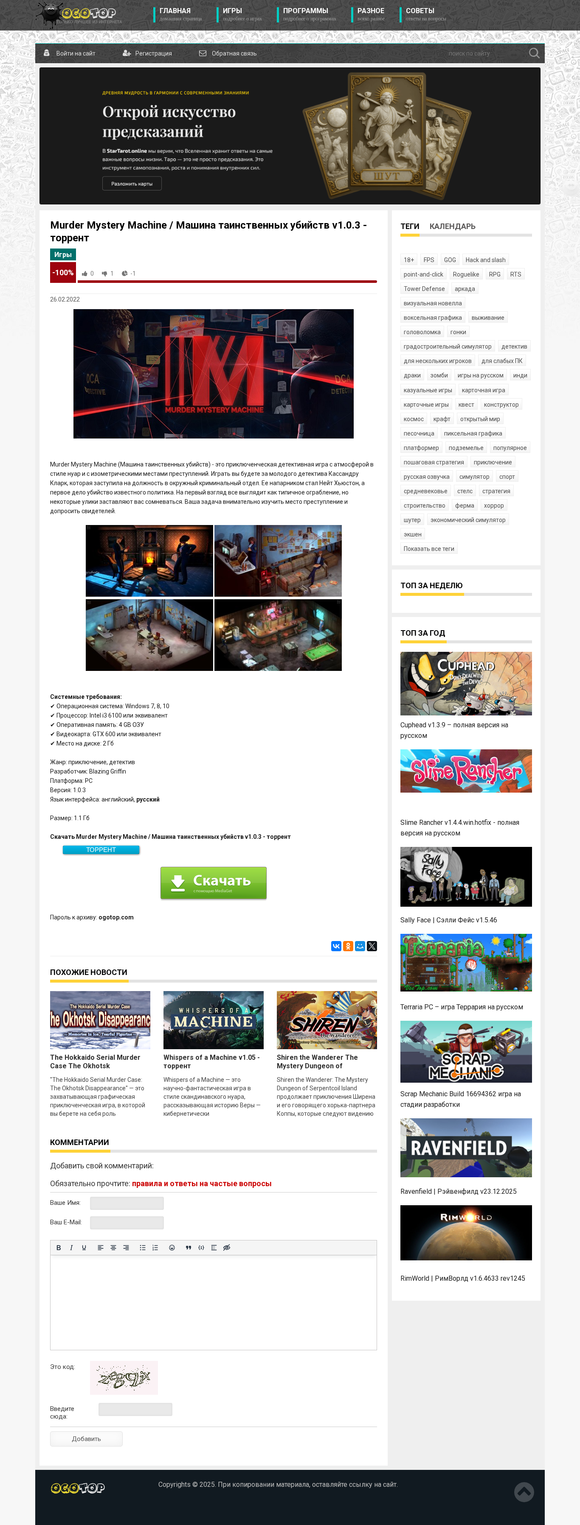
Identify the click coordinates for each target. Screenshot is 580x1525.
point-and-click (423, 274)
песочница (419, 433)
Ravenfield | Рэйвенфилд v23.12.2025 (458, 1191)
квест (466, 404)
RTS (515, 274)
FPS (429, 260)
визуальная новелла (433, 303)
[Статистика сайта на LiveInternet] (68, 1512)
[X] (372, 946)
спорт (507, 476)
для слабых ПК (502, 361)
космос (414, 419)
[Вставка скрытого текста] (226, 1247)
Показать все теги (429, 548)
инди (520, 375)
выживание (488, 317)
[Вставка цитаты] (188, 1247)
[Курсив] (71, 1247)
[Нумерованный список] (155, 1247)
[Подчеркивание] (84, 1247)
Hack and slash (486, 260)
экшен (413, 534)
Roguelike (466, 274)
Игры (242, 14)
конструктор (501, 404)
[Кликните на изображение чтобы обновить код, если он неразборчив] (124, 1393)
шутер (412, 520)
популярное (510, 447)
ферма (464, 505)
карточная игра (483, 390)
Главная (181, 14)
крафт (442, 419)
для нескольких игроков (438, 361)
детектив (514, 346)
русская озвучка (427, 476)
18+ (409, 260)
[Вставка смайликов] (172, 1247)
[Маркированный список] (142, 1247)
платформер (421, 447)
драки (412, 375)
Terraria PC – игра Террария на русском (461, 1007)
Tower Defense (424, 288)
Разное (371, 14)
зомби (439, 375)
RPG (495, 274)
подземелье (466, 447)
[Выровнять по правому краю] (126, 1247)
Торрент (101, 849)
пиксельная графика (473, 433)
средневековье (426, 491)
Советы (426, 14)
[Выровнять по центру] (113, 1247)
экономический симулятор (468, 520)
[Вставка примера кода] (201, 1247)
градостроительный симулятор (448, 346)
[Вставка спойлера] (214, 1247)
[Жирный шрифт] (58, 1247)
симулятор (474, 476)
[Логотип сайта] (78, 15)
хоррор (494, 505)
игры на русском (481, 375)
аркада (465, 288)
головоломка (422, 332)
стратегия (496, 491)
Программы (309, 14)
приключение (493, 462)
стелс (465, 491)
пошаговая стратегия (434, 462)
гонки (458, 332)
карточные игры (426, 404)
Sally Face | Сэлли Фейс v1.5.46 (448, 920)
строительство (424, 505)
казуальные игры (428, 390)
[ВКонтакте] (336, 946)
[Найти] (534, 53)
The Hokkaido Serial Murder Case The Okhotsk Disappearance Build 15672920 (99, 1065)
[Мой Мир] (360, 946)
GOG (450, 260)
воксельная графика (433, 317)
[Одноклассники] (348, 946)
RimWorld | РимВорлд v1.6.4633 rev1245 (462, 1278)
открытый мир (480, 419)
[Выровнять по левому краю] (100, 1247)
